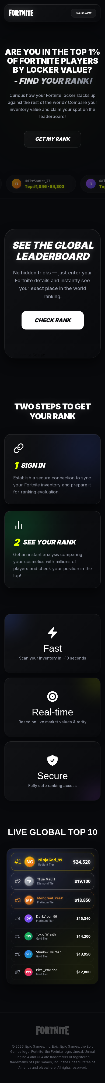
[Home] (21, 12)
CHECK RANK (52, 320)
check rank (84, 13)
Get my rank (52, 139)
